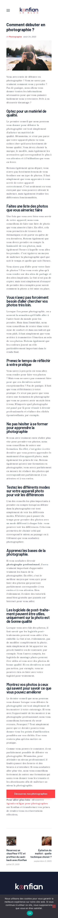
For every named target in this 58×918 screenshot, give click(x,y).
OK (29, 913)
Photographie (15, 36)
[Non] (54, 906)
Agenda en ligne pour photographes (27, 803)
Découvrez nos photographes (30, 793)
